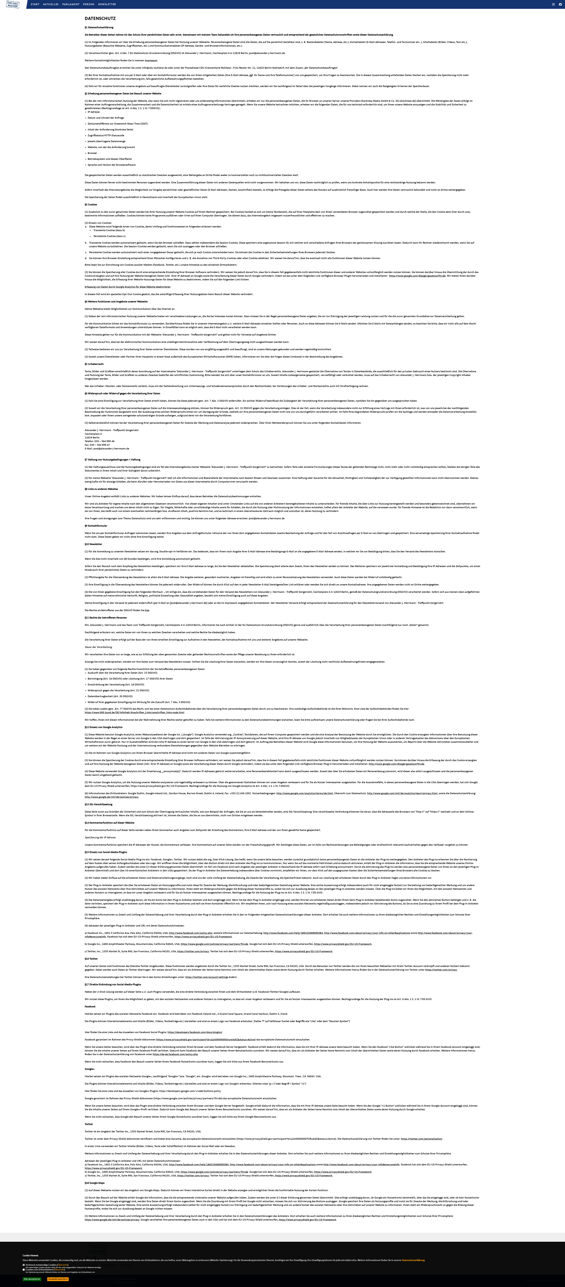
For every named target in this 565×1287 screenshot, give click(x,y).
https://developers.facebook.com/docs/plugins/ (195, 1032)
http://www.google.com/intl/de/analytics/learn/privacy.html (402, 793)
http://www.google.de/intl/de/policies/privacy (111, 797)
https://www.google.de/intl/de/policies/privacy (112, 1219)
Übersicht (63, 1265)
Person (88, 4)
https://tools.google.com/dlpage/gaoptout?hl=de (417, 276)
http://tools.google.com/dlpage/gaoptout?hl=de (396, 764)
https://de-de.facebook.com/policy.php (175, 1054)
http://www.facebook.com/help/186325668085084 (293, 933)
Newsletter (107, 4)
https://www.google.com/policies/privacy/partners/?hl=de (214, 944)
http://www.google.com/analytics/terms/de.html (304, 793)
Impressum (151, 60)
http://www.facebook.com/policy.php (190, 933)
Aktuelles (51, 4)
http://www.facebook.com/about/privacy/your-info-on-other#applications (367, 933)
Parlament (70, 4)
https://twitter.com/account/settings (206, 977)
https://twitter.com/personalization (421, 1139)
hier (147, 610)
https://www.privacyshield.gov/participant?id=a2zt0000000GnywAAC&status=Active (206, 1039)
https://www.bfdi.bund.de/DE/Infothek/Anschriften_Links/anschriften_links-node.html (134, 712)
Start (35, 4)
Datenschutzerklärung (413, 1260)
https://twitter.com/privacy (193, 951)
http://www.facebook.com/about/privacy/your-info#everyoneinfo (361, 1164)
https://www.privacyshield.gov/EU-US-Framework (203, 936)
